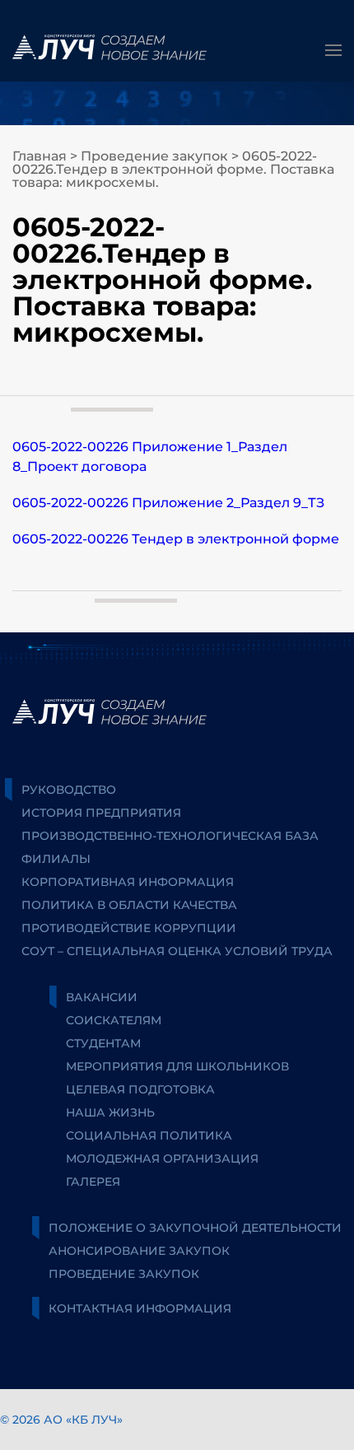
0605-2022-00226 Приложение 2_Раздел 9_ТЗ (168, 503)
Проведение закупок (154, 156)
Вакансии (101, 997)
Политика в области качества (129, 905)
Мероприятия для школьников (177, 1066)
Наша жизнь (110, 1112)
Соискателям (113, 1020)
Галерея (93, 1181)
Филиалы (56, 858)
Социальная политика (149, 1135)
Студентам (103, 1043)
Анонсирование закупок (139, 1250)
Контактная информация (140, 1308)
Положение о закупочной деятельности (195, 1227)
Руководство (68, 789)
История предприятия (101, 812)
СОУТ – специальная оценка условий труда (177, 951)
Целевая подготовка (140, 1089)
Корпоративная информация (127, 881)
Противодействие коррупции (128, 928)
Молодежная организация (162, 1158)
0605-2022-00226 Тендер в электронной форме (175, 539)
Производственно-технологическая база (170, 835)
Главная (39, 156)
